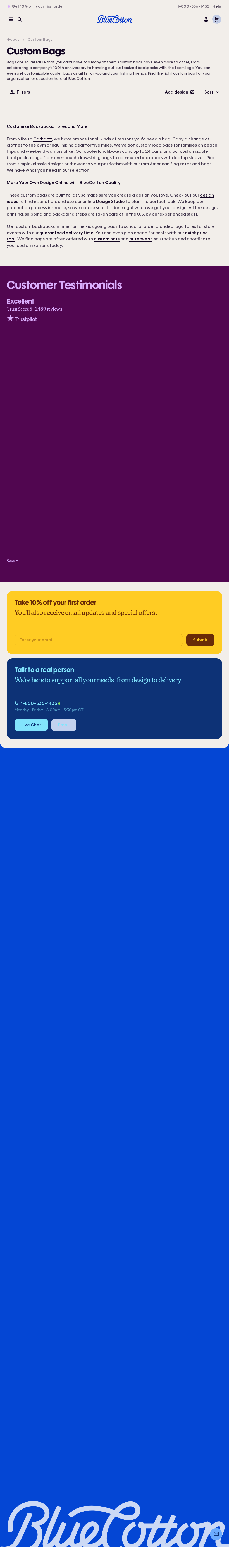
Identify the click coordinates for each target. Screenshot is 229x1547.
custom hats (107, 239)
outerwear (140, 239)
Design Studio (110, 201)
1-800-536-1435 (193, 6)
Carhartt (42, 139)
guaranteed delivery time (66, 232)
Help (217, 6)
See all (14, 561)
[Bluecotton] (114, 19)
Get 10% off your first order (38, 6)
